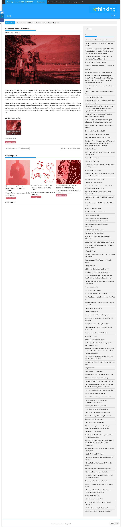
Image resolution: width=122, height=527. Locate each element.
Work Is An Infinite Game (92, 495)
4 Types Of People (90, 251)
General (24, 23)
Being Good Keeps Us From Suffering (96, 472)
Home (9, 16)
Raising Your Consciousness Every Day (97, 269)
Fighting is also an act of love (94, 230)
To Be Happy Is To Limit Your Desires (96, 409)
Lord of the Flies (90, 266)
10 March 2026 (11, 186)
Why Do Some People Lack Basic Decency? (98, 72)
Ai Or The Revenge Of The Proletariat (96, 508)
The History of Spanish (92, 215)
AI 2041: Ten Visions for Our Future (96, 294)
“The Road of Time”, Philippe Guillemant (97, 272)
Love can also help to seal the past (96, 40)
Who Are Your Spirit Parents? (70, 148)
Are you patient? (90, 368)
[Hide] (1, 24)
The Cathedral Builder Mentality (94, 422)
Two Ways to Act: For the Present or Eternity (99, 390)
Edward (18, 33)
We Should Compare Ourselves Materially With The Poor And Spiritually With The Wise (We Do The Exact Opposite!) (99, 351)
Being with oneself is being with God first (97, 138)
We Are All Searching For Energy (95, 339)
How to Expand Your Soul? (93, 208)
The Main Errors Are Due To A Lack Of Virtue (99, 381)
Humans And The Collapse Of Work (96, 481)
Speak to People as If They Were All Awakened (99, 66)
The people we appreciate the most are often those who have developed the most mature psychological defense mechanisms (99, 108)
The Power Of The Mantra (93, 431)
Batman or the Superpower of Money (96, 378)
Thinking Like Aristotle (91, 311)
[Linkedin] (2, 16)
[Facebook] (2, 20)
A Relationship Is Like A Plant (94, 499)
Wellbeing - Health (34, 23)
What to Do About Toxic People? (95, 179)
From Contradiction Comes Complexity (97, 315)
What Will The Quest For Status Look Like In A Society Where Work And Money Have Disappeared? (99, 443)
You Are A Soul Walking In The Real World (98, 397)
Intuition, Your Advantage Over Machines (97, 412)
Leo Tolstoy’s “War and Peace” (94, 233)
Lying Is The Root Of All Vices (94, 454)
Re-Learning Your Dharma (93, 290)
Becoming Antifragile (91, 287)
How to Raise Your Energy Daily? (95, 131)
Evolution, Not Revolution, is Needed (96, 406)
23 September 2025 (63, 185)
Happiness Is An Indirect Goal (94, 419)
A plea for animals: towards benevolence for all (99, 242)
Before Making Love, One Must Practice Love (99, 374)
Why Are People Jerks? (92, 158)
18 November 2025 (38, 185)
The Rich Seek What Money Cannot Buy (97, 324)
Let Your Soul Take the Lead (93, 182)
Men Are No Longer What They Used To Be (98, 416)
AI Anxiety (88, 69)
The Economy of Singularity (93, 308)
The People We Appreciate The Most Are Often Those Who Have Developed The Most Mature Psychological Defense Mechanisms (99, 51)
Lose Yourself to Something (93, 371)
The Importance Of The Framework (18, 148)
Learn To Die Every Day (92, 161)
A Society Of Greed (91, 336)
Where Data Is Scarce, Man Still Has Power (98, 511)
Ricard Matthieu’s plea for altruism (95, 212)
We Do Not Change (91, 149)
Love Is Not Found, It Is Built (93, 97)
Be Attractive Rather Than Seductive (96, 333)
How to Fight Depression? (93, 170)
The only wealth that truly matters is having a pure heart (65, 2)
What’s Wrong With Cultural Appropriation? (98, 469)
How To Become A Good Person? (95, 62)
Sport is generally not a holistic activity (97, 134)
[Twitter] (2, 12)
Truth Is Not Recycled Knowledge (95, 393)
